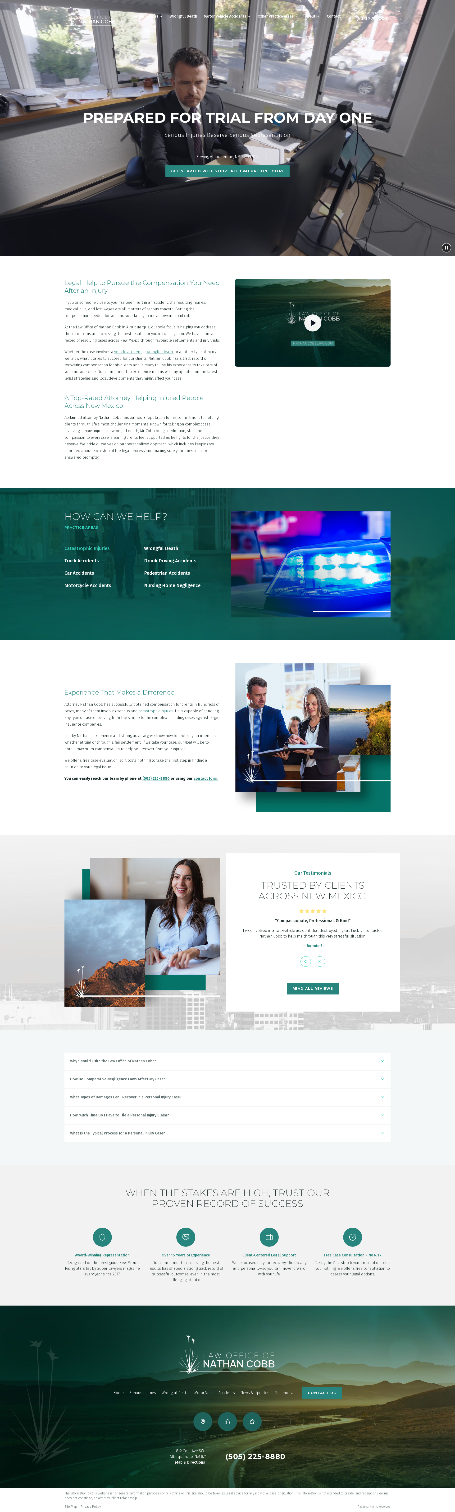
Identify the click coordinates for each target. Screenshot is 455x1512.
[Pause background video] (446, 247)
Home (118, 1393)
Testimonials (285, 1393)
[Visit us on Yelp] (252, 1421)
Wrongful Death (183, 16)
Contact (334, 16)
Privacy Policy (91, 1507)
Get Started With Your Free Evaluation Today (227, 171)
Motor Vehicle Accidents (225, 16)
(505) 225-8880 (372, 18)
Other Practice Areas (276, 16)
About (310, 16)
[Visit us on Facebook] (227, 1421)
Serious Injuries (145, 16)
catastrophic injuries (156, 711)
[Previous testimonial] (305, 967)
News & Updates (255, 1393)
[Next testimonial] (320, 967)
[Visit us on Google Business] (202, 1421)
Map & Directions (190, 1462)
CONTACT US (322, 1393)
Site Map (70, 1507)
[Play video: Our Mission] (313, 323)
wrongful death (159, 352)
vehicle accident (128, 352)
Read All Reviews (312, 988)
